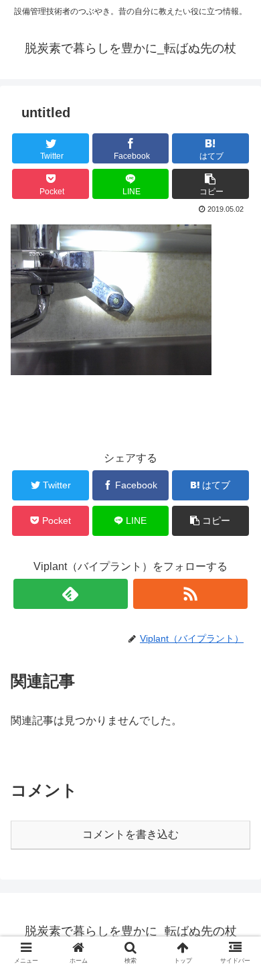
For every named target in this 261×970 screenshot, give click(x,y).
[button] (210, 184)
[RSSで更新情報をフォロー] (190, 594)
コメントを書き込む (130, 834)
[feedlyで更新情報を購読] (70, 594)
